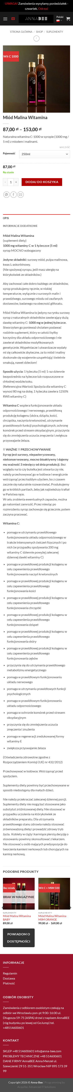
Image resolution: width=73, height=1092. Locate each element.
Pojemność (9, 153)
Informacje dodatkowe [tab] (20, 225)
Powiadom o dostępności (18, 937)
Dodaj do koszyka (42, 182)
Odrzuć (43, 8)
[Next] (70, 915)
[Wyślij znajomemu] (20, 194)
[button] (5, 19)
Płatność (9, 983)
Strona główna (21, 31)
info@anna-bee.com (48, 1051)
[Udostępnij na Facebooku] (13, 194)
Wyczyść (65, 147)
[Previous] (3, 915)
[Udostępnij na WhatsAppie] (6, 194)
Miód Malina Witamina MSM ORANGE (52, 917)
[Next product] (36, 38)
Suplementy (54, 31)
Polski (59, 17)
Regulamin (10, 973)
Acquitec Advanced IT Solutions (36, 1086)
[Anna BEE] (36, 19)
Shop (39, 31)
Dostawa (9, 978)
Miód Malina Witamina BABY (17, 917)
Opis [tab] (6, 218)
